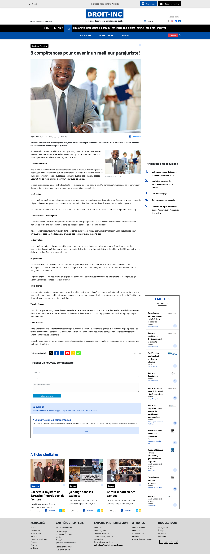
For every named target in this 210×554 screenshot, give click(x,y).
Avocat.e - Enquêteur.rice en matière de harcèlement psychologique (155, 411)
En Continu (79, 28)
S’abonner (162, 536)
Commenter (51, 510)
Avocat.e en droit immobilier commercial (155, 433)
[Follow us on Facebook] (175, 21)
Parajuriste (98, 539)
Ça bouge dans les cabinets (163, 200)
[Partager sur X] (51, 353)
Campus (140, 28)
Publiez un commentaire (47, 396)
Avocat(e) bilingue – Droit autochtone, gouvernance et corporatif (155, 455)
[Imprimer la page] (73, 353)
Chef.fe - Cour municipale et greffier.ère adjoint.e (153, 357)
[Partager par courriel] (67, 353)
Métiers (126, 35)
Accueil (33, 527)
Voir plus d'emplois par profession (108, 545)
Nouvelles (35, 486)
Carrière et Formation (39, 46)
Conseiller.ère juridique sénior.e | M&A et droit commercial (155, 317)
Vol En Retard (152, 505)
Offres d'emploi (106, 35)
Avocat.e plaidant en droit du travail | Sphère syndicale (155, 391)
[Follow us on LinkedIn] (179, 21)
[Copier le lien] (78, 353)
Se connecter (150, 4)
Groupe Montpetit (153, 326)
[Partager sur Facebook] (56, 353)
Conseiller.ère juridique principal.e (153, 480)
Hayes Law (151, 470)
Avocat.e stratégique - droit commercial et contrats (155, 337)
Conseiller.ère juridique (103, 536)
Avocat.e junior (100, 530)
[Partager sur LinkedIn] (62, 353)
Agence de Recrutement (142, 539)
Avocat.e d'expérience (153, 374)
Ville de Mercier (152, 366)
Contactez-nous (138, 527)
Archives (161, 28)
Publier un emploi (63, 549)
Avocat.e (151, 496)
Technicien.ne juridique (103, 542)
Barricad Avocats (153, 381)
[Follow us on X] (168, 21)
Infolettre (149, 21)
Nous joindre (105, 3)
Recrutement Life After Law (155, 442)
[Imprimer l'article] (63, 510)
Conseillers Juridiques (123, 28)
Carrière (150, 28)
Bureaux (105, 28)
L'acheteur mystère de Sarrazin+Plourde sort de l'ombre (162, 184)
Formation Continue (64, 534)
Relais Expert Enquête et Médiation (155, 423)
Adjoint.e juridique (101, 533)
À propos (95, 3)
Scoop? (173, 35)
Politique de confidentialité (138, 532)
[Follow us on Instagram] (172, 21)
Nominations (93, 28)
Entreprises (85, 35)
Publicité (115, 3)
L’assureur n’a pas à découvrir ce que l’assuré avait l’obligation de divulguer (165, 210)
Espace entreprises (172, 4)
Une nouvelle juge (159, 193)
